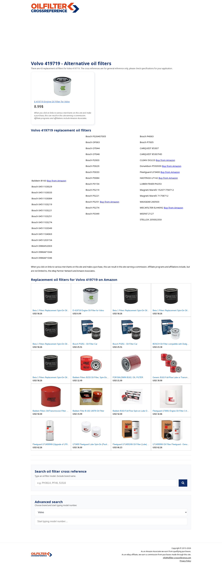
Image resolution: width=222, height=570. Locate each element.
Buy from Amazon (56, 180)
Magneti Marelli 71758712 (154, 195)
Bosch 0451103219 (42, 204)
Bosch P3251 (92, 201)
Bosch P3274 (92, 207)
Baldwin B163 (39, 180)
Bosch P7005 (147, 142)
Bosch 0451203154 (42, 240)
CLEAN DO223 (147, 160)
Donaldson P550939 (150, 165)
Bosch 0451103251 (42, 216)
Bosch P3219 (92, 189)
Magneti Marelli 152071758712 (157, 189)
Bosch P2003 (92, 160)
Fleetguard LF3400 (150, 172)
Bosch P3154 (92, 183)
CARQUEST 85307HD (151, 154)
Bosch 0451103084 (42, 198)
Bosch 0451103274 (42, 222)
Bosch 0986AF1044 (42, 251)
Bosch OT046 (93, 154)
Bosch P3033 (92, 172)
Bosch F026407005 (96, 136)
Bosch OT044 (93, 148)
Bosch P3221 (92, 195)
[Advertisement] (111, 37)
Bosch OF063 (93, 142)
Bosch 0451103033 (42, 192)
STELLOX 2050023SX (151, 219)
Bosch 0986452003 (42, 245)
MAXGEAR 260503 (149, 201)
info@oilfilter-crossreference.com (177, 558)
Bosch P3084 (92, 177)
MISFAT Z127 (147, 213)
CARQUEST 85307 (149, 148)
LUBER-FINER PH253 (151, 183)
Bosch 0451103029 (42, 186)
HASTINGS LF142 (149, 177)
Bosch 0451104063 (42, 233)
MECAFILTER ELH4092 (151, 207)
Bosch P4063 (147, 136)
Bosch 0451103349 (42, 228)
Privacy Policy (185, 561)
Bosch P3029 (92, 165)
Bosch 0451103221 (42, 210)
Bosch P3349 (92, 213)
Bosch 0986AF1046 (42, 257)
